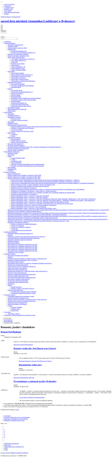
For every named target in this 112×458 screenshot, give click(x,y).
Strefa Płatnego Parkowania (12, 151)
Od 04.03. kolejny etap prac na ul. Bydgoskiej (17, 417)
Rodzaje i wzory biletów (18, 63)
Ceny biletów (8, 10)
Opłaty (9, 156)
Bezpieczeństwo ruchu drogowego (17, 125)
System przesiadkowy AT (18, 67)
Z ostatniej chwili (9, 7)
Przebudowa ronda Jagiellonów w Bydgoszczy (24, 194)
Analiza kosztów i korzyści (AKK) (17, 48)
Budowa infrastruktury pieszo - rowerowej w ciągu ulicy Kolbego (29, 197)
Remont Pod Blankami (11, 332)
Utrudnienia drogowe (14, 115)
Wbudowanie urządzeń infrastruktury (18, 265)
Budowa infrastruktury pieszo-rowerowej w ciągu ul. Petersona (28, 206)
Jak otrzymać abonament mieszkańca (18, 280)
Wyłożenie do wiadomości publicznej (18, 222)
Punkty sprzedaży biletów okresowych (22, 74)
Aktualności (7, 41)
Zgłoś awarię (14, 310)
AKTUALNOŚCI (9, 4)
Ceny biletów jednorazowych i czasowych (23, 59)
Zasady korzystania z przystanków (17, 268)
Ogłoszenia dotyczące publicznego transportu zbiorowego (24, 238)
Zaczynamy (7, 416)
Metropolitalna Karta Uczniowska (17, 109)
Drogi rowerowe (15, 118)
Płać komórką (11, 167)
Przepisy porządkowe (17, 93)
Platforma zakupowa (13, 241)
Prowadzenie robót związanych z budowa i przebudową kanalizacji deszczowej (30, 263)
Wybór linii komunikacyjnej (19, 51)
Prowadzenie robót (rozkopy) (16, 262)
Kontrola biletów (16, 101)
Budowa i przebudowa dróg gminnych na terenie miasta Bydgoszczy (30, 186)
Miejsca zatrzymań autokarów (19, 142)
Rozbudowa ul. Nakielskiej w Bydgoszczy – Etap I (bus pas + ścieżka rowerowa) (33, 191)
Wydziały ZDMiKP (16, 307)
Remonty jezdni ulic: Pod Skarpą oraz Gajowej (35, 348)
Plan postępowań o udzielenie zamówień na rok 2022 (22, 244)
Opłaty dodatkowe (16, 162)
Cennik (13, 159)
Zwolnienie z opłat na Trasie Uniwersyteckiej (23, 100)
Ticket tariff (14, 62)
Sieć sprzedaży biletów (17, 73)
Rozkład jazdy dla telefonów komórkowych (23, 52)
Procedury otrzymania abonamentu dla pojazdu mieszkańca (27, 166)
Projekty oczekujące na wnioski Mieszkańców (24, 224)
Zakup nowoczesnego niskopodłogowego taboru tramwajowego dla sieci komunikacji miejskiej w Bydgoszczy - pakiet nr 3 (45, 180)
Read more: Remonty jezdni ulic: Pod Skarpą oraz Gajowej (35, 361)
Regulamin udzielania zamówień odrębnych (20, 239)
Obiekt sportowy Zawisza (18, 140)
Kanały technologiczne (14, 173)
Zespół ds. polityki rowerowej (19, 120)
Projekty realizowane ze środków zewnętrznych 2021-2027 (24, 178)
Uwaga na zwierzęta (16, 129)
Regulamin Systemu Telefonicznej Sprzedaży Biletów (26, 98)
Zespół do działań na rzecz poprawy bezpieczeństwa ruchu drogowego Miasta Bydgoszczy (36, 126)
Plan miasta (11, 122)
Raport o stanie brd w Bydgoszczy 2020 (22, 131)
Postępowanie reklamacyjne (19, 103)
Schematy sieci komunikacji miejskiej (18, 54)
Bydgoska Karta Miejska (14, 82)
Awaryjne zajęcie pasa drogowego (17, 273)
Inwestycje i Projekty (10, 172)
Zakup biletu (11, 71)
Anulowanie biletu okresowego (20, 104)
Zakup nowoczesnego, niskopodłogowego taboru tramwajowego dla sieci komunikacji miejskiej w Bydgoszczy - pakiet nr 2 (45, 181)
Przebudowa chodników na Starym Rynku (16, 419)
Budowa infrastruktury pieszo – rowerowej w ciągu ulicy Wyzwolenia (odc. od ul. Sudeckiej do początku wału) (42, 203)
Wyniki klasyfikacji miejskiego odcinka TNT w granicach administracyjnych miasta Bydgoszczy (34, 147)
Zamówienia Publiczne (10, 232)
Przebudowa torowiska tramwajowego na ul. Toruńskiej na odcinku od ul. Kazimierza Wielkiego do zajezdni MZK (43, 192)
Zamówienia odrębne (13, 243)
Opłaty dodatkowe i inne (18, 68)
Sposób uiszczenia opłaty (18, 158)
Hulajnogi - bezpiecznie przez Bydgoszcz (22, 128)
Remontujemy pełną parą (30, 365)
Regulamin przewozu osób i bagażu (21, 106)
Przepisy (10, 89)
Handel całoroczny (16, 287)
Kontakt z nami (15, 309)
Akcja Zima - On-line (14, 313)
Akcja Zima (7, 312)
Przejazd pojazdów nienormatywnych (18, 276)
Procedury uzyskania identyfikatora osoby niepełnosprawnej (27, 164)
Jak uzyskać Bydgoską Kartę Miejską (18, 255)
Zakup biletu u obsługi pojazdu (19, 79)
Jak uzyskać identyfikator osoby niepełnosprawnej (21, 277)
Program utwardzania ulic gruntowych (18, 148)
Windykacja (11, 284)
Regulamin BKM (16, 87)
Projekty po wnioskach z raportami (20, 227)
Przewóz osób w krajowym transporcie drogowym (22, 266)
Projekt (13, 136)
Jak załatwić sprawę (9, 254)
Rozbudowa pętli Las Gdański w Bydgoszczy (24, 188)
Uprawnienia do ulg (16, 90)
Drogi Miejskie (8, 112)
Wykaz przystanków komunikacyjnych (18, 56)
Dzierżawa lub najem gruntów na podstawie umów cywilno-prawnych (27, 258)
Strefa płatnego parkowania (11, 12)
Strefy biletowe (15, 65)
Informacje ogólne (13, 46)
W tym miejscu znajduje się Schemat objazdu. (32, 397)
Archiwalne (14, 228)
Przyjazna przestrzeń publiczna (16, 145)
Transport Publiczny (9, 43)
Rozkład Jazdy (12, 49)
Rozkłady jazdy (8, 9)
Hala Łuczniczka (16, 139)
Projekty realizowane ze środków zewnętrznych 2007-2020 (24, 177)
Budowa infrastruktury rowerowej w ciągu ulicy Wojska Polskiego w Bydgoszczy (34, 205)
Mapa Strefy (11, 155)
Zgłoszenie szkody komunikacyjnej (17, 269)
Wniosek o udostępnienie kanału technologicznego (22, 274)
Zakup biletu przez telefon (18, 78)
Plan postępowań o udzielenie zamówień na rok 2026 (22, 250)
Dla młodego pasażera (14, 107)
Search (2, 37)
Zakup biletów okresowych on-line (21, 76)
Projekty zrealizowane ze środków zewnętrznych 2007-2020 (24, 175)
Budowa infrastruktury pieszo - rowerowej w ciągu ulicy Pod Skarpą (30, 195)
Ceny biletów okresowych (18, 60)
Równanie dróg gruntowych (15, 144)
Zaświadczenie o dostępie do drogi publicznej (23, 291)
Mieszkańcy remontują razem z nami (14, 420)
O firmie (10, 306)
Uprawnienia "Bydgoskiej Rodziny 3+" (22, 92)
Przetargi (10, 235)
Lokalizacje (14, 134)
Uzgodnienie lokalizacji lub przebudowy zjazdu (21, 296)
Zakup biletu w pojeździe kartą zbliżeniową (23, 81)
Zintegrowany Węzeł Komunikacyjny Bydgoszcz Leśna (19, 315)
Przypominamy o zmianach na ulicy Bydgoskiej (35, 381)
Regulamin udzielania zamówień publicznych (20, 233)
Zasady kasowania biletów (18, 70)
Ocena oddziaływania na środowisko (21, 230)
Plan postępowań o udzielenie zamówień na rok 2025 (22, 249)
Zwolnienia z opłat (16, 161)
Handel (10, 285)
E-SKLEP (10, 170)
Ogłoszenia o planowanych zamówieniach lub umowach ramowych (26, 236)
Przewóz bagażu (15, 95)
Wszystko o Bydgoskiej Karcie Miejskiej (22, 85)
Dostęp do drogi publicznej (15, 290)
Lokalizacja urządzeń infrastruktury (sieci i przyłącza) (22, 260)
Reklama (10, 257)
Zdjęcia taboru (12, 111)
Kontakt (6, 14)
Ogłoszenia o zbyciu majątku (16, 252)
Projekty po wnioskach (17, 225)
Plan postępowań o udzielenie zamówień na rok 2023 (22, 246)
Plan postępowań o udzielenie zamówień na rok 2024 (22, 247)
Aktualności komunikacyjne (15, 45)
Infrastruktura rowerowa (14, 117)
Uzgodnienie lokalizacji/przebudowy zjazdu (23, 293)
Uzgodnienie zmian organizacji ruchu (18, 282)
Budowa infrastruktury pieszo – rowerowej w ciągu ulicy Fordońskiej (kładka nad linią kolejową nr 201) (40, 202)
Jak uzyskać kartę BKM (17, 84)
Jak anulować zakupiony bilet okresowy (19, 279)
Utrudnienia (7, 6)
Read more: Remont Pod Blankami (23, 344)
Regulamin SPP (12, 169)
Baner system (11, 133)
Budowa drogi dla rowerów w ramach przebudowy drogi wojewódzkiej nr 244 (33, 184)
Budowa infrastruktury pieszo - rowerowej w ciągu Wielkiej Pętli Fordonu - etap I (33, 208)
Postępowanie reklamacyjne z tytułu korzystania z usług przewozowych (27, 271)
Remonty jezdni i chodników (16, 150)
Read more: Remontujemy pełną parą (24, 377)
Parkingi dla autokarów (14, 137)
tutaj (17, 409)
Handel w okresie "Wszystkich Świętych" (22, 288)
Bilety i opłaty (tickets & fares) (16, 57)
